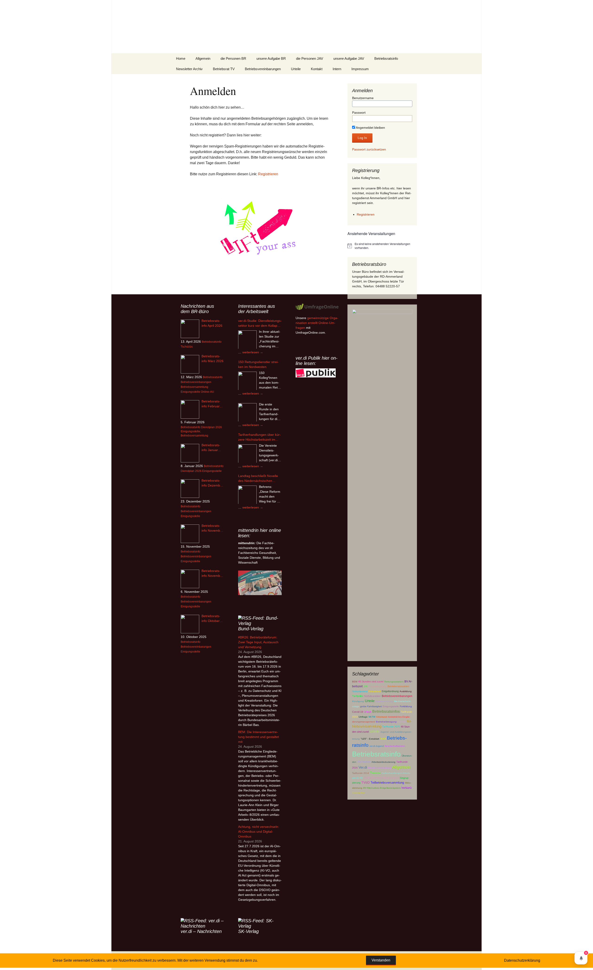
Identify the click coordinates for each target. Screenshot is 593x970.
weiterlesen (252, 352)
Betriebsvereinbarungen (263, 69)
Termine (375, 773)
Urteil (383, 738)
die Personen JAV (309, 58)
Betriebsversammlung (194, 387)
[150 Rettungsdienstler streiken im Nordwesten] (247, 381)
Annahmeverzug (384, 701)
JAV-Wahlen (364, 761)
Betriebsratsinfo (386, 58)
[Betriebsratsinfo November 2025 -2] (190, 533)
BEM (354, 681)
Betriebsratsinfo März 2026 (213, 358)
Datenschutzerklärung (522, 960)
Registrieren (268, 174)
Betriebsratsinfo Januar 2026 (211, 447)
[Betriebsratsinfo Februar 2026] (190, 409)
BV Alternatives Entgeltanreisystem (382, 788)
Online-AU (207, 391)
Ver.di (363, 767)
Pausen (401, 721)
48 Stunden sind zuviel (370, 681)
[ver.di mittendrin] (260, 582)
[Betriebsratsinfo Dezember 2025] (190, 488)
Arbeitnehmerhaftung (379, 767)
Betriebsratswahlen (398, 686)
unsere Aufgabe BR (271, 58)
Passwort (359, 112)
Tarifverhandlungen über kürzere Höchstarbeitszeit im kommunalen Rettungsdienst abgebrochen (259, 437)
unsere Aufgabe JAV (348, 58)
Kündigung (358, 701)
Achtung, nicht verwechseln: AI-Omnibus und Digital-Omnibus (258, 831)
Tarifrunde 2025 (391, 726)
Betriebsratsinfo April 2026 (212, 323)
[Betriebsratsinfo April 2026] (190, 329)
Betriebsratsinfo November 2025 (212, 573)
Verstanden (381, 960)
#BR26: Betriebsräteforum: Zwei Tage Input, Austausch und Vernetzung (258, 642)
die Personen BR (233, 58)
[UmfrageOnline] (317, 306)
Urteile (296, 69)
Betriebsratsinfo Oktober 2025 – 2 (211, 618)
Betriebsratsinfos (386, 711)
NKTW (372, 717)
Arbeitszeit (381, 717)
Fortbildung (406, 706)
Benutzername (363, 98)
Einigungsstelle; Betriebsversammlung (194, 433)
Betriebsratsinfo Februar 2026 (211, 404)
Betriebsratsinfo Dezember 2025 (212, 483)
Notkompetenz (360, 691)
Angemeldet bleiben (370, 127)
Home (180, 58)
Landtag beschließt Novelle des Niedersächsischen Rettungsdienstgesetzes (258, 478)
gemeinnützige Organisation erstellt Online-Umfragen (317, 323)
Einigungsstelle (391, 706)
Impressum (360, 69)
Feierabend (375, 691)
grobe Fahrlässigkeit (371, 706)
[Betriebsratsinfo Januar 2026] (190, 453)
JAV (365, 686)
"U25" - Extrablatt (370, 739)
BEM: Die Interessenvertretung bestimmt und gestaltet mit (258, 737)
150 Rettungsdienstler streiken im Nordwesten (258, 364)
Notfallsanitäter (372, 696)
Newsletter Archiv (189, 69)
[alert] (382, 246)
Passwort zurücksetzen (369, 149)
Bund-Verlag (250, 628)
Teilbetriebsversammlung (387, 782)
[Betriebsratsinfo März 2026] (190, 364)
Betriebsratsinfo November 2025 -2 (212, 528)
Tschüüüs (187, 346)
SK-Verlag (248, 931)
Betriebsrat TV (224, 69)
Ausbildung (406, 691)
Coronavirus (358, 792)
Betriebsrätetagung (386, 721)
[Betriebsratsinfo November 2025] (190, 579)
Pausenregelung (378, 686)
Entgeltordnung (390, 691)
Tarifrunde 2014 (360, 773)
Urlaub (367, 711)
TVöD (365, 782)
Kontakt (316, 69)
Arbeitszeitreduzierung (383, 762)
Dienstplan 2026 (211, 427)
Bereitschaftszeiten (395, 746)
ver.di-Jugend (376, 746)
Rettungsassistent (394, 681)
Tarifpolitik (357, 696)
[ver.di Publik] (316, 373)
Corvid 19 (357, 711)
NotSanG (406, 787)
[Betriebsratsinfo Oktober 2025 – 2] (190, 624)
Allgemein (203, 58)
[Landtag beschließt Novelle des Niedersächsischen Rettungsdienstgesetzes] (247, 495)
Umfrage (363, 717)
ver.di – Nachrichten (201, 931)
